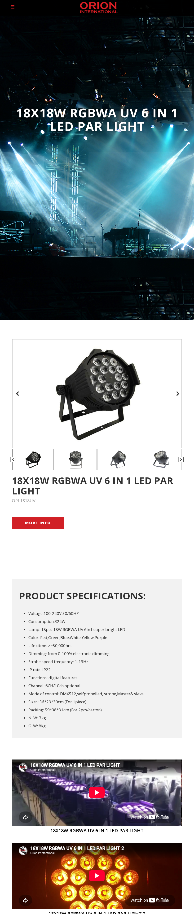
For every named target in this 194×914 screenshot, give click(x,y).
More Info (38, 522)
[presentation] (16, 393)
